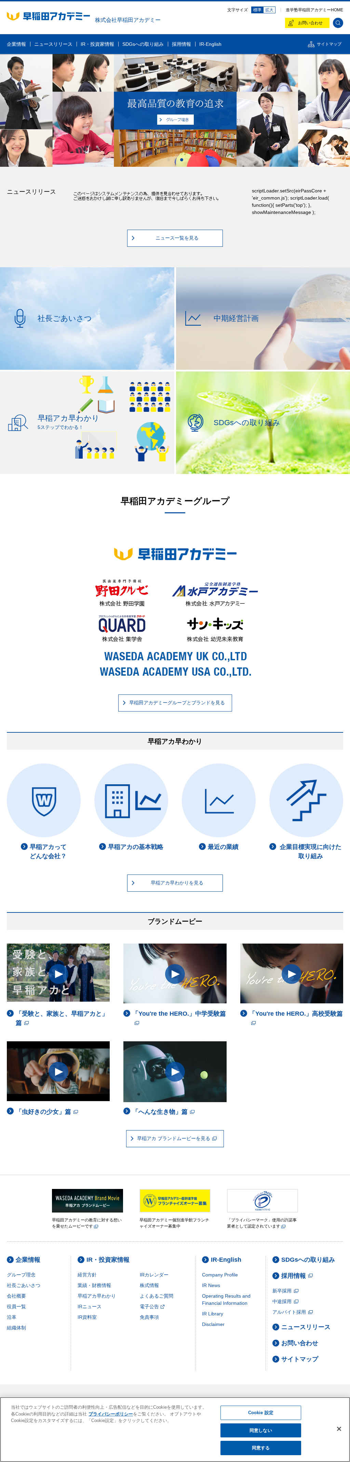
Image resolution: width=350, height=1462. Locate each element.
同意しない (261, 1430)
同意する (261, 1447)
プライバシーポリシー (111, 1414)
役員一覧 (16, 1306)
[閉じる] (339, 1428)
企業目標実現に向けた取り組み (310, 851)
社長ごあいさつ (23, 1285)
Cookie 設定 (260, 1412)
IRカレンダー (154, 1274)
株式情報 (149, 1285)
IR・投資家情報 (108, 1259)
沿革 (11, 1317)
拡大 (269, 10)
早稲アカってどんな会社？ (48, 851)
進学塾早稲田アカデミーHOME (314, 10)
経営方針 (87, 1274)
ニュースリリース (306, 1327)
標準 (257, 10)
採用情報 (293, 1275)
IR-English (226, 1259)
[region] (175, 1429)
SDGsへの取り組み (308, 1259)
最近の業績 (223, 846)
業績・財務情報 (94, 1285)
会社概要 (16, 1296)
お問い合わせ (299, 1343)
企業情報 (28, 1259)
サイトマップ (299, 1359)
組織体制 (16, 1327)
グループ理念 (21, 1274)
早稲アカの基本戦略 (135, 846)
